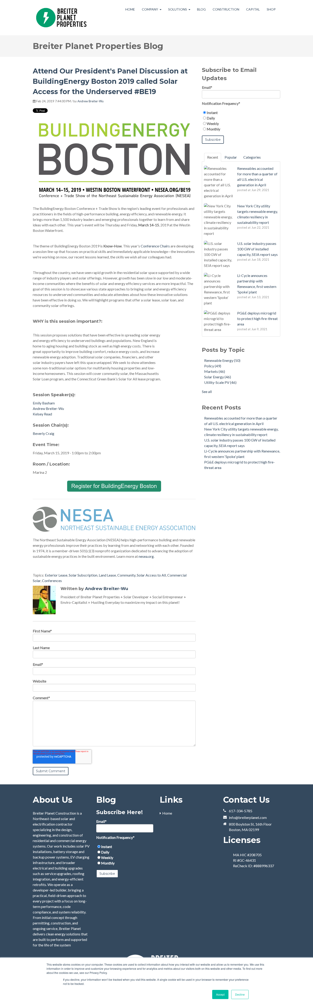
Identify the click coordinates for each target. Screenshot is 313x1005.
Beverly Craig (43, 433)
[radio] (241, 112)
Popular (231, 157)
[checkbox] (241, 121)
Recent (212, 157)
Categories (252, 157)
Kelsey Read (42, 414)
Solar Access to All (151, 575)
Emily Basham (44, 403)
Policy (212, 366)
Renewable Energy (222, 360)
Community (126, 575)
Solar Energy (217, 377)
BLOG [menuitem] (201, 9)
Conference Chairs (155, 246)
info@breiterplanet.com (248, 817)
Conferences (52, 580)
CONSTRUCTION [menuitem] (226, 9)
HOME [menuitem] (130, 9)
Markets (214, 371)
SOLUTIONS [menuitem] (177, 9)
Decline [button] (240, 994)
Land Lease (107, 575)
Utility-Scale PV (220, 382)
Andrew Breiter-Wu (90, 101)
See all (207, 391)
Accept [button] (220, 994)
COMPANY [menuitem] (150, 9)
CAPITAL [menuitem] (253, 9)
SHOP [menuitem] (271, 9)
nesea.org (146, 556)
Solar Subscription (83, 575)
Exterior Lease (56, 575)
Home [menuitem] (167, 813)
